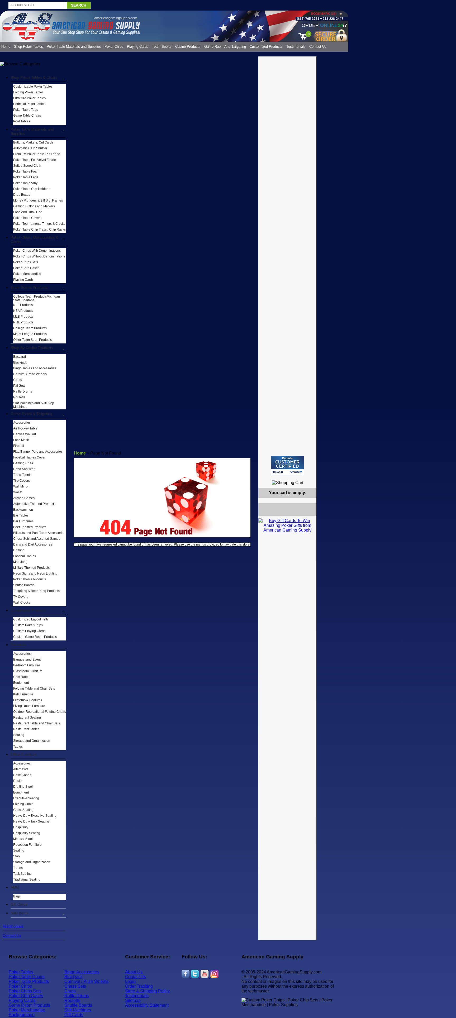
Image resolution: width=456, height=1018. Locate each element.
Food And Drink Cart (27, 212)
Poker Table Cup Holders (31, 189)
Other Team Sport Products (32, 340)
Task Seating (22, 874)
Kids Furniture (23, 694)
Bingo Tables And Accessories (34, 368)
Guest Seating (23, 810)
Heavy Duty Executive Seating (34, 816)
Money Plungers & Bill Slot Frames (38, 200)
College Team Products (30, 328)
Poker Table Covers (27, 218)
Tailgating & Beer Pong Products (36, 591)
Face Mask (21, 440)
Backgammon (23, 510)
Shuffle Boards (23, 585)
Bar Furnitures (23, 521)
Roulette (19, 397)
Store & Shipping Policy (147, 991)
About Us (133, 972)
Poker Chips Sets (25, 262)
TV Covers (20, 597)
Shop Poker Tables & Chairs (34, 77)
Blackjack (20, 362)
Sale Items (19, 913)
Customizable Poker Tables (33, 86)
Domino (19, 550)
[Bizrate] (309, 477)
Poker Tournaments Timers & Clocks (39, 224)
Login (130, 981)
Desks (17, 781)
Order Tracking (139, 986)
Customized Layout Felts (31, 619)
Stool (17, 856)
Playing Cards (137, 47)
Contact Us (317, 47)
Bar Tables (20, 515)
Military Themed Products (31, 568)
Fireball (18, 446)
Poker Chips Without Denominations (39, 256)
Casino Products (188, 47)
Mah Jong (20, 562)
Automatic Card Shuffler (30, 148)
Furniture (18, 645)
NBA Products (23, 311)
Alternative (20, 769)
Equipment (21, 683)
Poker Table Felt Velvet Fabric (34, 160)
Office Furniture (24, 754)
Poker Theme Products (29, 579)
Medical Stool (23, 839)
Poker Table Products (29, 981)
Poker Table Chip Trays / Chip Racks (39, 229)
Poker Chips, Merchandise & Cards (34, 239)
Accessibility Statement (147, 1005)
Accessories (22, 422)
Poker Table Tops (25, 110)
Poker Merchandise (27, 274)
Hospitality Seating (26, 833)
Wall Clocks (21, 602)
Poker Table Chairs (27, 976)
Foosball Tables (24, 556)
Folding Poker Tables (28, 92)
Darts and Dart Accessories (32, 544)
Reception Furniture (27, 845)
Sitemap (133, 1000)
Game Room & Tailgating (31, 414)
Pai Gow (19, 386)
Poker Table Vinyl (25, 183)
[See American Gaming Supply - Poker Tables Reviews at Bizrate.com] (287, 465)
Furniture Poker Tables (29, 98)
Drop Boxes (21, 195)
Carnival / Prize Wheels (30, 374)
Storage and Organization (31, 741)
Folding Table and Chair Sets (34, 688)
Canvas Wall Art (24, 434)
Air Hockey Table (25, 428)
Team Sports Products (29, 287)
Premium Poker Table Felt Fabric (36, 154)
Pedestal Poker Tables (29, 104)
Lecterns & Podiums (27, 700)
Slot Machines (77, 1010)
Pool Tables (21, 121)
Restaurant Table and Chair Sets (36, 723)
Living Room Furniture (29, 706)
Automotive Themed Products (34, 504)
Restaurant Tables (26, 729)
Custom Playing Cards (29, 631)
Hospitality (20, 827)
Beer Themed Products (29, 527)
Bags (17, 896)
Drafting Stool (23, 786)
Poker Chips (113, 47)
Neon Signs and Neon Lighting (35, 573)
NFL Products (23, 305)
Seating (18, 735)
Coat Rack (20, 677)
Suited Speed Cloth (27, 166)
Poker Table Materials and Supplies (74, 47)
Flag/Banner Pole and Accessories (38, 451)
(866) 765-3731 (308, 19)
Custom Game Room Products (35, 637)
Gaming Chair (23, 463)
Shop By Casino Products (32, 348)
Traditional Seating (26, 879)
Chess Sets (75, 986)
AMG (15, 887)
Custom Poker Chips (28, 625)
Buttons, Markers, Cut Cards (33, 142)
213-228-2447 (332, 19)
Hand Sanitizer (24, 469)
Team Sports (162, 47)
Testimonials (296, 47)
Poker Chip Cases (26, 268)
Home (5, 47)
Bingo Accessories (81, 972)
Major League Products (30, 334)
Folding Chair (23, 804)
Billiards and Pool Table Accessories (39, 533)
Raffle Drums (22, 391)
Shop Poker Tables (28, 47)
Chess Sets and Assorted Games (36, 539)
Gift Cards (19, 904)
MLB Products (23, 316)
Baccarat (19, 357)
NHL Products (23, 322)
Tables (18, 746)
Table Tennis (22, 475)
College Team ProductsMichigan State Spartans (36, 298)
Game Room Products (29, 1005)
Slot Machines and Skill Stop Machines (33, 405)
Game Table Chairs (27, 115)
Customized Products (266, 47)
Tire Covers (21, 480)
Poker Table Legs (25, 177)
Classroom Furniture (27, 671)
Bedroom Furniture (26, 665)
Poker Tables (21, 972)
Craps (17, 380)
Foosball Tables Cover (29, 457)
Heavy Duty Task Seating (31, 821)
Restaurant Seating (27, 717)
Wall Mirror (21, 486)
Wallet (17, 492)
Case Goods (22, 775)
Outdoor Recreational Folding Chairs (39, 712)
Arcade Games (24, 498)
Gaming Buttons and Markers (34, 206)
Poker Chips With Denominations (37, 250)
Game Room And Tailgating (225, 47)
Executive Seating (26, 798)
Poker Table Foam (26, 171)
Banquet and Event (27, 659)
